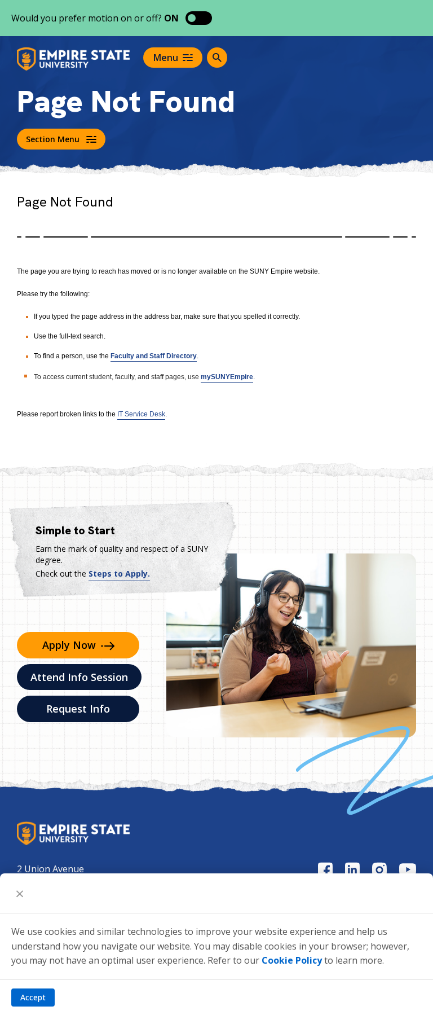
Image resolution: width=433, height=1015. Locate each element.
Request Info (78, 708)
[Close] (19, 893)
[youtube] (407, 869)
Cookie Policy (292, 960)
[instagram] (379, 869)
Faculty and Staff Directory (154, 356)
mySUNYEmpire (227, 377)
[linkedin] (352, 869)
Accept (33, 997)
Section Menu (52, 139)
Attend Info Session (79, 677)
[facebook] (325, 869)
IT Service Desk (141, 414)
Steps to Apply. (119, 573)
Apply (69, 645)
